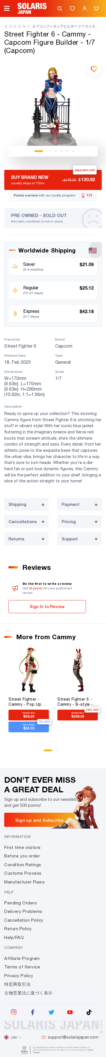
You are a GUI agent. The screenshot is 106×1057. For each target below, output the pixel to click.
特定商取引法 (17, 984)
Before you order (22, 855)
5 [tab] (67, 151)
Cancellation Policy (24, 920)
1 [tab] (38, 151)
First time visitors (22, 847)
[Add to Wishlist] (94, 68)
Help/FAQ (14, 937)
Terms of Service (22, 966)
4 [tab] (61, 151)
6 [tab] (73, 151)
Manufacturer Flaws (24, 882)
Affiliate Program (22, 958)
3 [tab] (56, 151)
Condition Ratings (22, 864)
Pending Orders (20, 902)
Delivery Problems (23, 911)
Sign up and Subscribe (39, 820)
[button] (15, 26)
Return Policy (18, 928)
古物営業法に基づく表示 (28, 992)
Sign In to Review (47, 606)
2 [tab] (50, 151)
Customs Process (23, 873)
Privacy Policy (18, 975)
